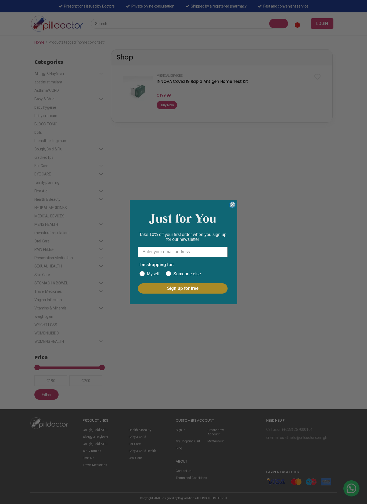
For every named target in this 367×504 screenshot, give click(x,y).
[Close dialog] (232, 204)
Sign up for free (183, 288)
